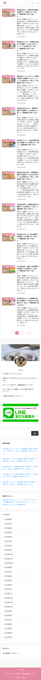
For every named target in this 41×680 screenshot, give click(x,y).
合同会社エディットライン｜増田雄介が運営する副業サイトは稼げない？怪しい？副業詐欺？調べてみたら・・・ (20, 451)
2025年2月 (8, 589)
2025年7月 (8, 572)
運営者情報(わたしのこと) (29, 674)
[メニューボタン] (38, 3)
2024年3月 (8, 637)
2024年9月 (8, 611)
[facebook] (18, 670)
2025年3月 (8, 585)
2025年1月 (8, 594)
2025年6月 (8, 576)
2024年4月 (8, 633)
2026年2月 (8, 546)
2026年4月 (8, 537)
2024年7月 (8, 620)
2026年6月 (8, 528)
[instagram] (23, 670)
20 (29, 333)
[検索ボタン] (32, 3)
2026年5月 (8, 532)
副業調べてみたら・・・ (13, 653)
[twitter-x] (20, 670)
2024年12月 (9, 598)
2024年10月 (9, 607)
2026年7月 (8, 524)
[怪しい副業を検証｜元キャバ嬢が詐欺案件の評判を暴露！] (5, 3)
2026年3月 (8, 541)
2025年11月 (9, 559)
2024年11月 (9, 602)
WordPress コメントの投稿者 (12, 504)
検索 (34, 433)
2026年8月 (8, 519)
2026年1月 (8, 550)
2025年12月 (9, 554)
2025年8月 (8, 567)
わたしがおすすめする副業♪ (12, 674)
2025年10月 (9, 563)
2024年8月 (8, 615)
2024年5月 (8, 629)
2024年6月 (8, 624)
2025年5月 (8, 580)
